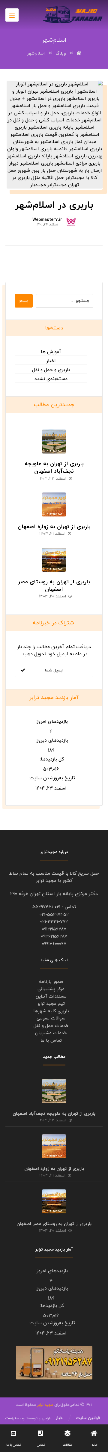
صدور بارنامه (51, 982)
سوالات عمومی (51, 1018)
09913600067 (54, 944)
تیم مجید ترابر (51, 1004)
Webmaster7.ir (47, 220)
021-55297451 (46, 907)
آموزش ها (51, 352)
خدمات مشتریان (51, 1033)
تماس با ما (51, 1040)
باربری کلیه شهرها (51, 1011)
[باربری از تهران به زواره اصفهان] (54, 504)
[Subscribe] (23, 670)
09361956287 (54, 936)
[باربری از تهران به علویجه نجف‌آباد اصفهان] (54, 442)
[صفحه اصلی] (78, 53)
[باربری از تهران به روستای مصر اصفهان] (54, 560)
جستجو (23, 301)
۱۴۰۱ (72, 1405)
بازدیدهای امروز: (51, 721)
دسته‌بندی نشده (51, 379)
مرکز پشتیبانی (51, 989)
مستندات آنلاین (51, 996)
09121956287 (54, 929)
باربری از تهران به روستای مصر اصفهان (54, 585)
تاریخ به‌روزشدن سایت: (51, 778)
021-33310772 (54, 922)
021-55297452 (54, 915)
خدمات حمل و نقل (51, 1026)
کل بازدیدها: (51, 759)
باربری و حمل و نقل (51, 370)
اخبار (51, 361)
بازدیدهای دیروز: (51, 740)
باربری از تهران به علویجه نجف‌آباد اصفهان (54, 467)
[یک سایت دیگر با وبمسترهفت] (73, 14)
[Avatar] (71, 221)
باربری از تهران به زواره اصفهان (54, 527)
